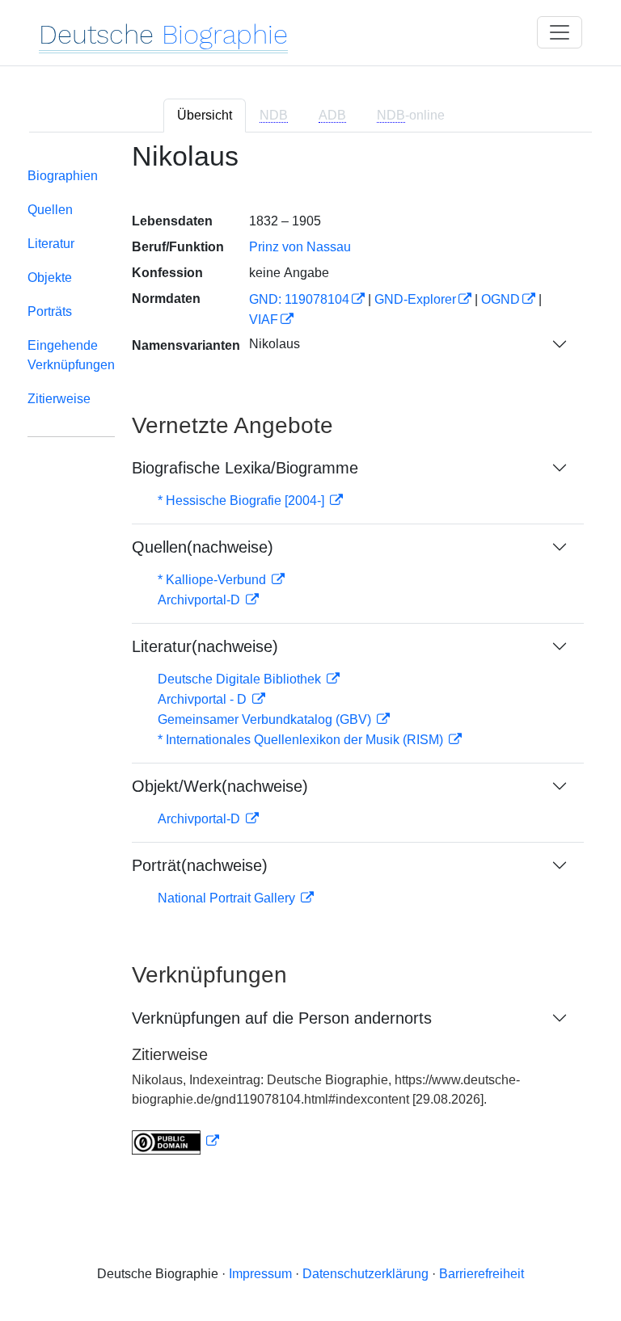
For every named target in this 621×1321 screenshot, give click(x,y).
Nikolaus (274, 344)
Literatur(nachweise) (205, 646)
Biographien (62, 176)
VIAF (263, 319)
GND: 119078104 (299, 299)
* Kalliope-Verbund (213, 580)
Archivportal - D (204, 699)
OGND (500, 299)
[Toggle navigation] (559, 32)
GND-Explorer (415, 299)
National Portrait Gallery (228, 898)
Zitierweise (59, 399)
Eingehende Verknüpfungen (71, 355)
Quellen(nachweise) (202, 547)
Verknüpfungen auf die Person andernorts (282, 1018)
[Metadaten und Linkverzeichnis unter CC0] (175, 1141)
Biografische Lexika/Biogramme (245, 468)
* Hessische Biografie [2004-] (242, 500)
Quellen (50, 210)
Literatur (50, 243)
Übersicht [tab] (204, 115)
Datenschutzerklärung (365, 1274)
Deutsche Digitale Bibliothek (241, 679)
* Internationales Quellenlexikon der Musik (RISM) (302, 740)
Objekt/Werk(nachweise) (220, 786)
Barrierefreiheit (481, 1274)
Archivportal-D (200, 600)
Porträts (49, 311)
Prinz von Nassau (300, 247)
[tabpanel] (310, 658)
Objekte (49, 277)
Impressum (260, 1274)
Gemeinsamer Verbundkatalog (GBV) (266, 719)
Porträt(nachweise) (200, 865)
